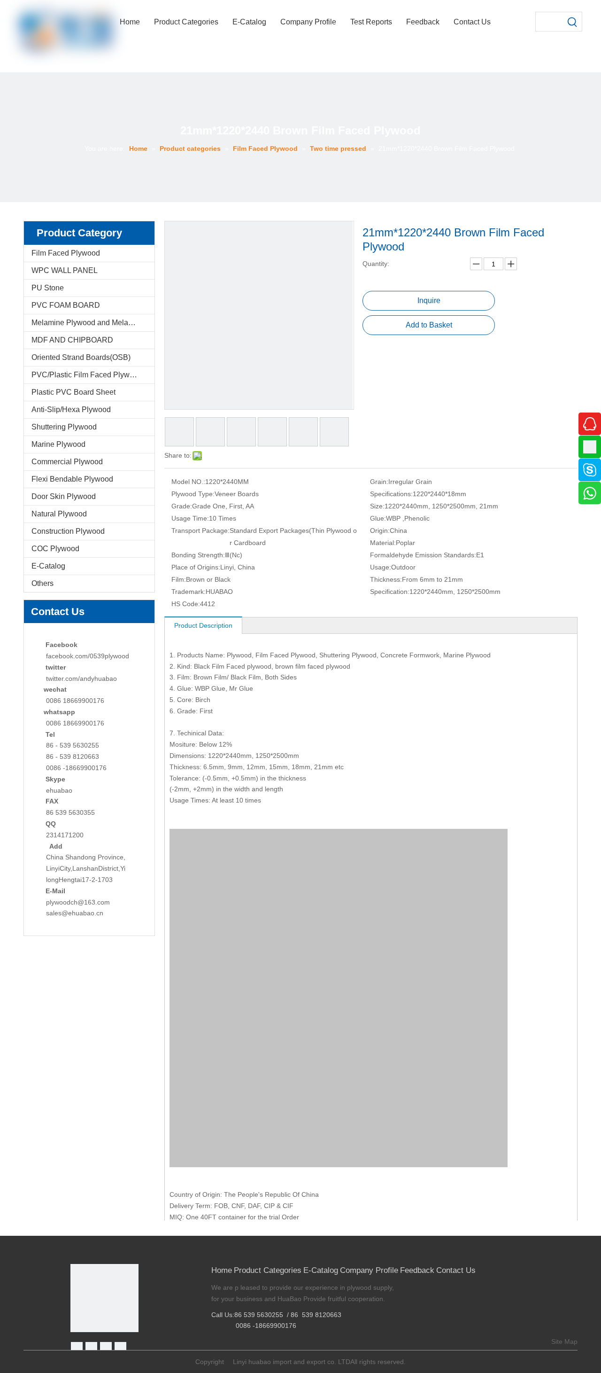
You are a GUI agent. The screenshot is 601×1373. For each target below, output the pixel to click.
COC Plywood (55, 549)
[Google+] (91, 1348)
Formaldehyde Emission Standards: (423, 555)
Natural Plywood (59, 514)
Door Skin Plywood (63, 496)
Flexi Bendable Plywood (72, 479)
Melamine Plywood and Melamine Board (92, 323)
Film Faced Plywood (65, 253)
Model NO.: (188, 481)
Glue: (378, 518)
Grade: (181, 506)
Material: (383, 542)
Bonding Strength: (198, 555)
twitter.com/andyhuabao (81, 678)
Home (221, 1270)
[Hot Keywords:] (572, 21)
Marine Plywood (58, 444)
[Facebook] (77, 1348)
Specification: (389, 591)
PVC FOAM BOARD (65, 305)
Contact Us (456, 1270)
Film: (178, 579)
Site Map (564, 1341)
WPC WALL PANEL (64, 270)
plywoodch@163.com (78, 902)
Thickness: (386, 579)
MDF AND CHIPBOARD (72, 340)
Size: (377, 506)
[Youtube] (120, 1348)
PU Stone (47, 288)
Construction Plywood (68, 531)
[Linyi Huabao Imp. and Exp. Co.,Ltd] (104, 1298)
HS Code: (185, 604)
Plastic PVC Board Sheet (73, 392)
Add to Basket (429, 325)
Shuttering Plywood (64, 427)
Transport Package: (200, 530)
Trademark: (188, 591)
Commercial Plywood (67, 462)
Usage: (380, 567)
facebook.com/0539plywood (87, 656)
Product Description (203, 625)
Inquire (428, 300)
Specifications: (391, 494)
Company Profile (369, 1270)
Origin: (380, 530)
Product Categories (267, 1270)
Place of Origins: (195, 567)
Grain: (379, 481)
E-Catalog (48, 566)
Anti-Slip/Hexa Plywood (71, 409)
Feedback (417, 1270)
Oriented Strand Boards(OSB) (81, 357)
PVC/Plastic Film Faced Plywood (86, 375)
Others (42, 583)
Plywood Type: (193, 494)
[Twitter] (106, 1348)
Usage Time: (190, 518)
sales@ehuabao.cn (74, 913)
